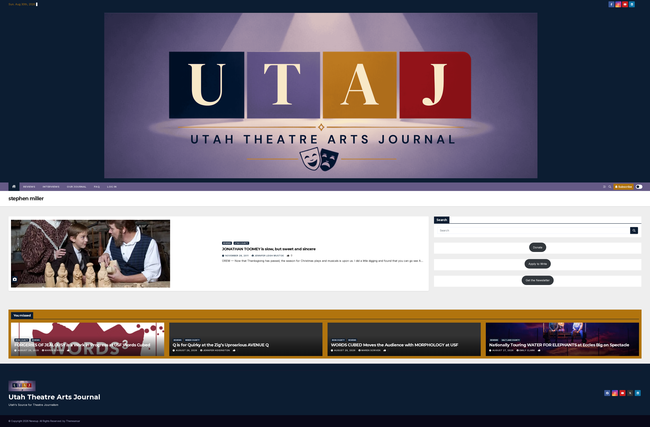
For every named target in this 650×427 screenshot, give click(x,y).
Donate (537, 247)
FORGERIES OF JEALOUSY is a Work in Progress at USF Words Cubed (82, 344)
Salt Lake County (511, 340)
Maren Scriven (55, 350)
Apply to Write (537, 264)
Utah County (241, 243)
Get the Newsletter (538, 280)
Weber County (192, 340)
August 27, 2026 (503, 350)
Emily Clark (527, 350)
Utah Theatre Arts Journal (54, 397)
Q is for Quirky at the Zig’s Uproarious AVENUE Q (220, 344)
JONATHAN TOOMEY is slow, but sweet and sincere (269, 249)
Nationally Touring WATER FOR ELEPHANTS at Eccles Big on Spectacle (559, 344)
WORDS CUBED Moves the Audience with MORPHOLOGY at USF (394, 344)
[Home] (13, 186)
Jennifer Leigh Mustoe (270, 255)
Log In (111, 186)
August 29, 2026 (29, 350)
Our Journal (76, 186)
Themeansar (73, 421)
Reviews (29, 186)
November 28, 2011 (237, 255)
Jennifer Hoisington (217, 350)
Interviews (51, 186)
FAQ (97, 186)
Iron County (21, 340)
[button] (610, 186)
